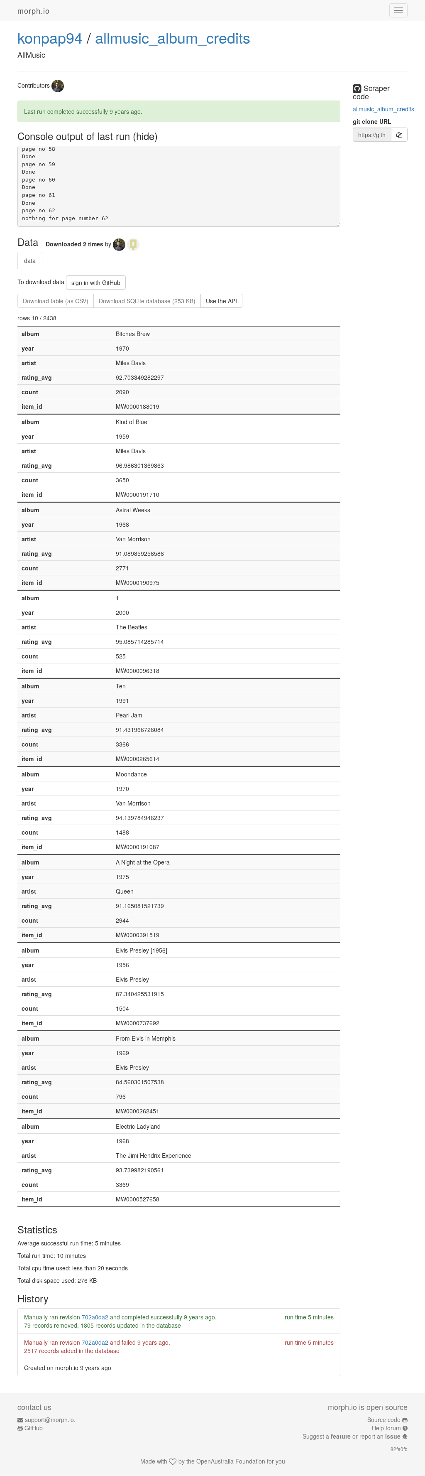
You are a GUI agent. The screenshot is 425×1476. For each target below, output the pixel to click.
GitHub (33, 1428)
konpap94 (50, 37)
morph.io (33, 10)
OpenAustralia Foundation (230, 1461)
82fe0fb (399, 1448)
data (30, 260)
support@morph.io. (50, 1419)
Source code (384, 1419)
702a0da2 (95, 1317)
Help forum (386, 1428)
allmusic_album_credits (172, 37)
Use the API (221, 301)
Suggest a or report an (352, 1436)
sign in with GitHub (95, 282)
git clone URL (372, 121)
